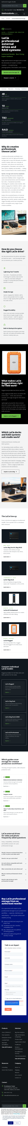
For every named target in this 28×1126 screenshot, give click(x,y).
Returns (17, 1072)
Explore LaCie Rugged (10, 416)
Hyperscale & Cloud (20, 1042)
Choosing (17, 89)
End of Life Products (7, 1070)
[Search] (24, 5)
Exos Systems (6, 1035)
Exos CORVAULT (6, 1032)
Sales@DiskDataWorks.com (11, 1095)
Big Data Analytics (20, 1032)
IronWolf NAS (5, 1040)
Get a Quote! (18, 1075)
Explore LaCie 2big (9, 471)
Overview (4, 89)
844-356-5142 (20, 10)
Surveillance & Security (18, 1052)
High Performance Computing (20, 1035)
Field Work (24, 89)
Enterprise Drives (6, 1037)
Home (3, 18)
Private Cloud (18, 1039)
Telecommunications (20, 1056)
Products (8, 18)
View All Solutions (20, 1058)
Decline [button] (17, 1123)
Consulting (4, 1067)
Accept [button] (10, 1123)
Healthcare (18, 1044)
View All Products (7, 1047)
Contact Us (18, 1077)
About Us (17, 1067)
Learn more (7, 556)
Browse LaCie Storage (10, 72)
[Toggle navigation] (24, 14)
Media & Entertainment (19, 1048)
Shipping (17, 1070)
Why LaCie (10, 89)
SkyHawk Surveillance (5, 1043)
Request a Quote (9, 78)
